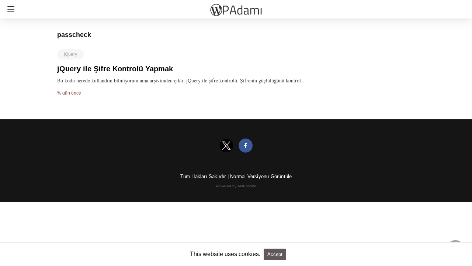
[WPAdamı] (236, 6)
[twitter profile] (226, 146)
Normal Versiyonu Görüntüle (261, 176)
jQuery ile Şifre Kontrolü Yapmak (115, 69)
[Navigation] (9, 9)
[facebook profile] (246, 146)
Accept (274, 254)
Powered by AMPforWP (236, 186)
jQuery (70, 54)
